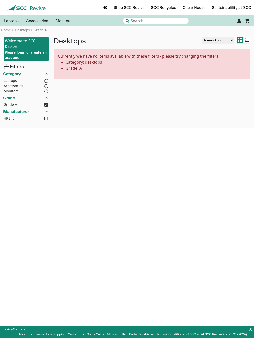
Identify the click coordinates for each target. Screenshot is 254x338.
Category (12, 74)
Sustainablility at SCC (231, 7)
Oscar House (194, 7)
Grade (9, 98)
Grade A (10, 104)
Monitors (63, 21)
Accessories (37, 21)
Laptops (11, 21)
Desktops (22, 30)
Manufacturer (16, 111)
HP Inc (9, 118)
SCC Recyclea (163, 7)
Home (6, 30)
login (21, 52)
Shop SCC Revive (129, 7)
